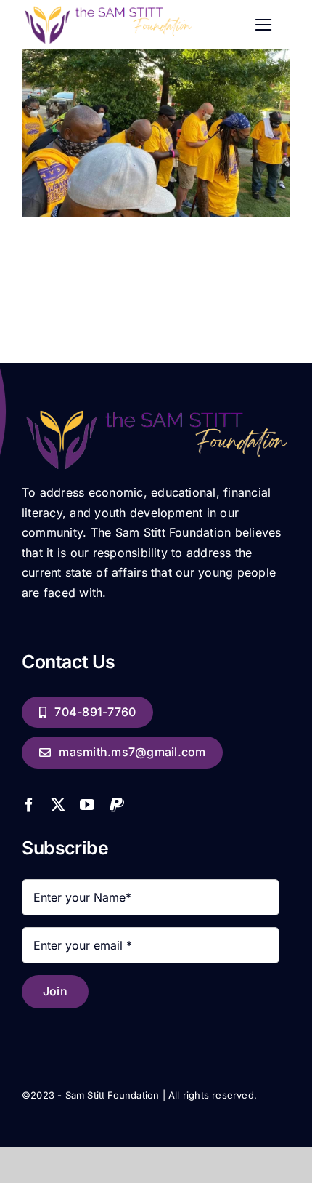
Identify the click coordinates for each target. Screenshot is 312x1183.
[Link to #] (264, 25)
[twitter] (58, 805)
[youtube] (87, 805)
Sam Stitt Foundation (112, 1095)
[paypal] (117, 805)
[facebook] (29, 805)
